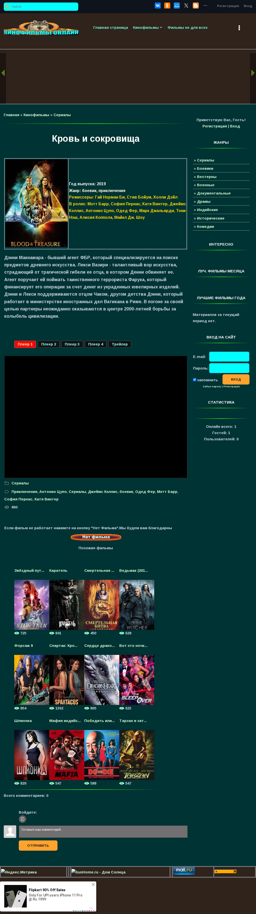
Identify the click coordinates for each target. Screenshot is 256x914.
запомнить (207, 380)
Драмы (203, 201)
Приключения (24, 491)
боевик (126, 491)
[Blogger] (196, 6)
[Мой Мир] (177, 6)
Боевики (205, 168)
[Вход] (22, 819)
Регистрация (228, 6)
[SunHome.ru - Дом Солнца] (99, 872)
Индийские (207, 210)
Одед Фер (145, 491)
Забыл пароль (212, 386)
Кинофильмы (36, 115)
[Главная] (41, 27)
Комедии (205, 226)
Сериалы (62, 115)
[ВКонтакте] (158, 6)
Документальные (214, 193)
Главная (11, 115)
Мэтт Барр (167, 491)
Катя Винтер (46, 499)
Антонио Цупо (53, 491)
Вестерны (206, 176)
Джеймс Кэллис (103, 491)
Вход (248, 6)
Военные (205, 185)
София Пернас (18, 499)
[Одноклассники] (167, 6)
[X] (186, 6)
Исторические (210, 218)
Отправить (38, 845)
